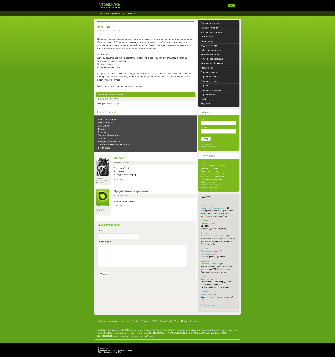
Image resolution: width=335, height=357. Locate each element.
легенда (115, 333)
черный (144, 336)
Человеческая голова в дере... (214, 166)
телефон (124, 336)
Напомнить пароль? (209, 147)
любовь (123, 333)
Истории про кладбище (212, 59)
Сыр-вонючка (207, 279)
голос (140, 330)
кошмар (233, 330)
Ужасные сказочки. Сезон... (213, 236)
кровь (100, 333)
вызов (126, 330)
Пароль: (204, 127)
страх (223, 333)
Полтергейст (207, 37)
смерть (201, 333)
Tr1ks (104, 30)
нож (165, 333)
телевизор (121, 94)
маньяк (132, 333)
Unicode (119, 158)
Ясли (203, 99)
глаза (133, 330)
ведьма (111, 330)
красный (105, 94)
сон (217, 333)
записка (182, 330)
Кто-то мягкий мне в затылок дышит (114, 145)
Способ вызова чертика (211, 185)
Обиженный (206, 163)
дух (164, 330)
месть (149, 333)
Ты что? (101, 138)
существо (112, 94)
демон (147, 330)
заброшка (172, 330)
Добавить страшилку (108, 321)
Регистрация (206, 144)
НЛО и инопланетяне (211, 50)
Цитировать (118, 179)
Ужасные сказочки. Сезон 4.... (213, 174)
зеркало (193, 330)
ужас (137, 336)
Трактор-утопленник (209, 171)
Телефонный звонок (210, 264)
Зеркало (101, 129)
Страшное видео (209, 94)
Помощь (146, 321)
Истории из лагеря (210, 54)
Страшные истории (210, 23)
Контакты (194, 321)
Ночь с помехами (105, 123)
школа (152, 336)
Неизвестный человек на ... (213, 208)
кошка (225, 330)
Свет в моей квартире (108, 135)
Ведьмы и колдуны (210, 45)
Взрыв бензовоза (208, 182)
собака (210, 333)
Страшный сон (208, 85)
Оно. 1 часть (103, 126)
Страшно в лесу (208, 77)
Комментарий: (104, 242)
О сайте (135, 321)
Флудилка (205, 103)
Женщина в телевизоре (108, 141)
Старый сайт (166, 321)
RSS (155, 321)
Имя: (99, 230)
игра (202, 330)
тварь (116, 336)
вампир (101, 330)
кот (219, 330)
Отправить (104, 274)
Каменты (125, 321)
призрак (182, 332)
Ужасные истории (209, 28)
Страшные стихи (209, 81)
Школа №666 (103, 148)
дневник (156, 330)
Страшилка (109, 4)
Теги (176, 321)
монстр (157, 333)
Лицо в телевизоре (106, 119)
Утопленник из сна (209, 187)
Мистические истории (211, 32)
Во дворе (102, 132)
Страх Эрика (206, 294)
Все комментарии (208, 305)
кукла (107, 333)
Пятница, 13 (206, 223)
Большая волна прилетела (212, 176)
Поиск (184, 321)
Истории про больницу (212, 63)
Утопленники (207, 68)
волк (119, 330)
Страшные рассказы (211, 90)
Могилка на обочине (209, 168)
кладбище (211, 330)
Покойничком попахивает (212, 179)
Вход (206, 139)
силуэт (192, 333)
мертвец (140, 333)
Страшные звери (118, 14)
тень (132, 336)
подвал (172, 333)
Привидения (207, 41)
